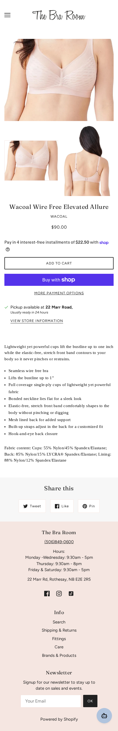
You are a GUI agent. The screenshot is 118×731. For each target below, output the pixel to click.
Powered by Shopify (59, 719)
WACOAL (59, 216)
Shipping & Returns (59, 630)
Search (59, 622)
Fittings (59, 638)
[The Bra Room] (59, 14)
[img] (47, 593)
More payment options (59, 293)
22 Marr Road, (59, 307)
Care (59, 646)
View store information (36, 321)
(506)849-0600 (59, 541)
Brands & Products (59, 655)
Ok (90, 701)
